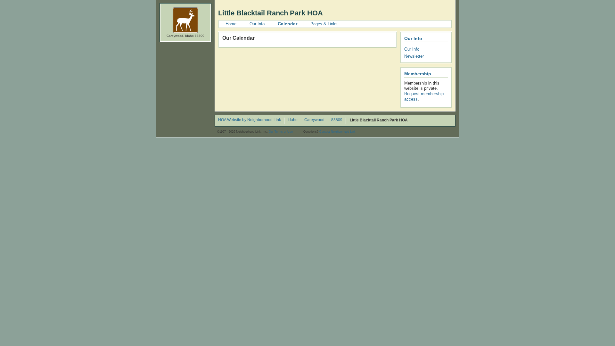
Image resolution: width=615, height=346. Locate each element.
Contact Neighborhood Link (337, 131)
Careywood (314, 120)
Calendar (287, 23)
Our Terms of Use (281, 131)
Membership (417, 73)
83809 (336, 120)
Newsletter (414, 56)
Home (231, 23)
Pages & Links (324, 23)
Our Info (257, 23)
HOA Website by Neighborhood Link (249, 120)
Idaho (293, 120)
